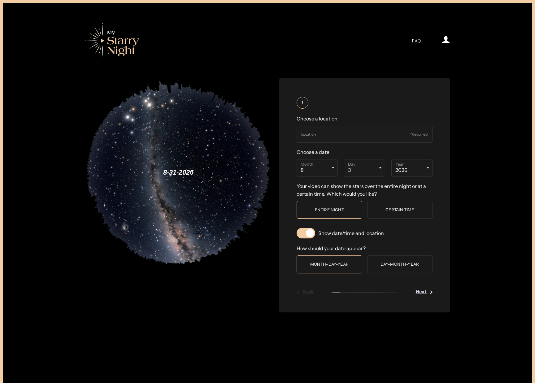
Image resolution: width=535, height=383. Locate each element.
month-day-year (329, 264)
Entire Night (329, 209)
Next (421, 291)
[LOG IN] (436, 41)
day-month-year (400, 264)
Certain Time (399, 209)
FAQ (416, 41)
